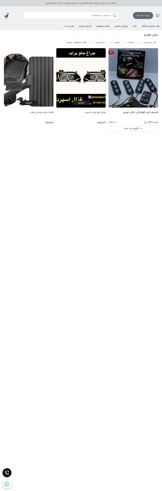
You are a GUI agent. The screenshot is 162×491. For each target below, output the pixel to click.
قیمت (116, 42)
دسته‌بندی (100, 42)
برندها (131, 42)
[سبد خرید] (157, 15)
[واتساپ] (7, 484)
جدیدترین (148, 42)
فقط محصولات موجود (76, 42)
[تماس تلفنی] (7, 472)
